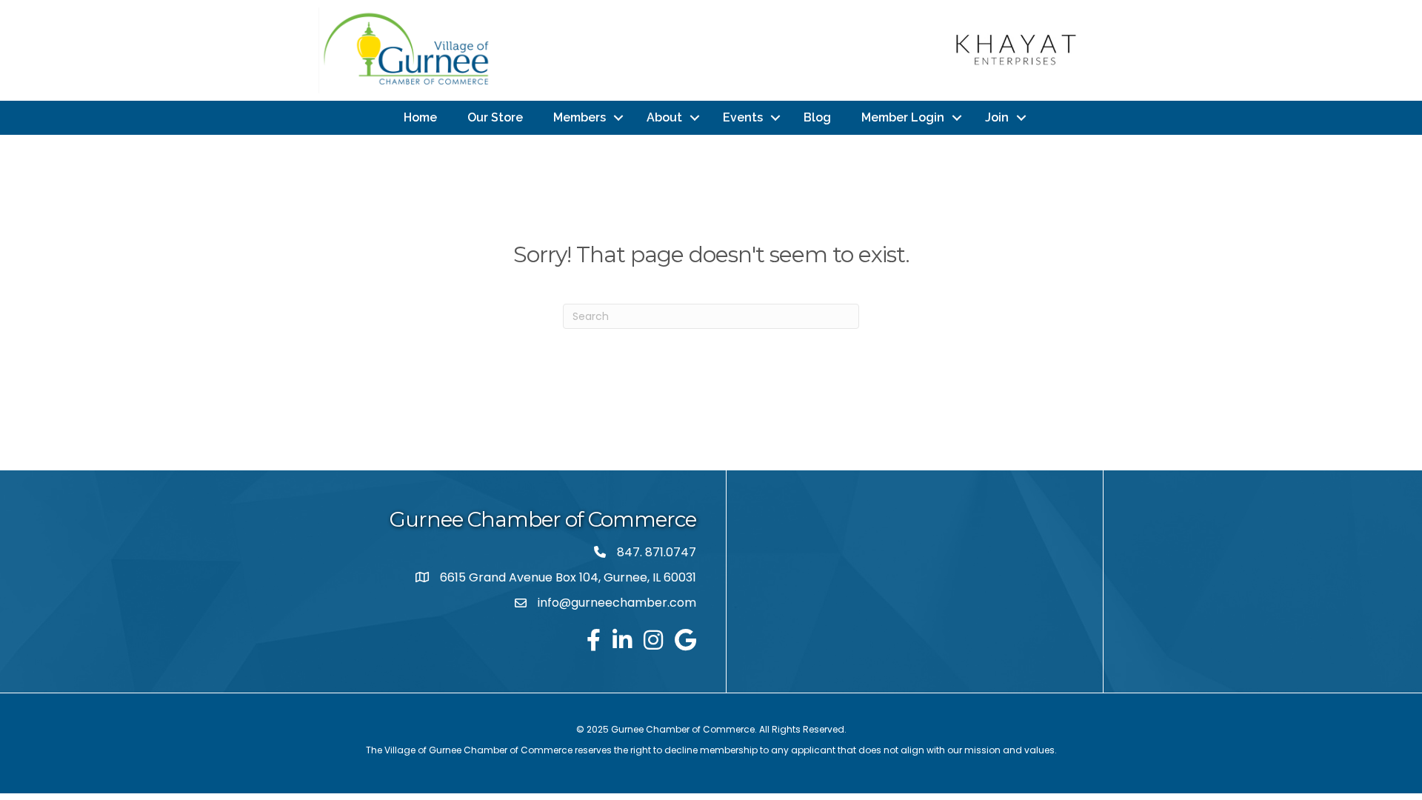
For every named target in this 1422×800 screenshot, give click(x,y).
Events (743, 117)
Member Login (902, 117)
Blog (817, 117)
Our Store (495, 117)
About (664, 117)
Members (579, 117)
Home (420, 117)
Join (997, 117)
